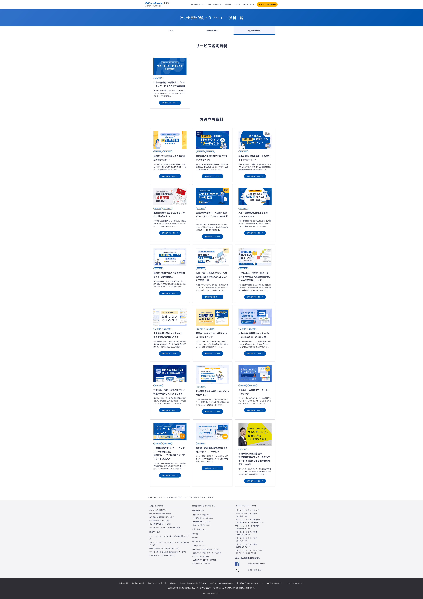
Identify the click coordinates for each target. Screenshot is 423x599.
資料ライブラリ (248, 4)
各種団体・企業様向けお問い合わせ (161, 517)
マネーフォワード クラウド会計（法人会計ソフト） (246, 515)
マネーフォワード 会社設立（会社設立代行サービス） (168, 552)
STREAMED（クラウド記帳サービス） (162, 555)
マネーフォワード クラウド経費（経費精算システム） (246, 533)
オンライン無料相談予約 (267, 4)
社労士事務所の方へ (215, 4)
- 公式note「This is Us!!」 (201, 563)
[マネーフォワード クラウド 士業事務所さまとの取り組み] (157, 4)
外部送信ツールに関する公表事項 (221, 583)
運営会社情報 (124, 583)
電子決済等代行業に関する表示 (247, 583)
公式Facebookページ (256, 563)
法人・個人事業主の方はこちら (247, 558)
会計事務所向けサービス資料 (159, 520)
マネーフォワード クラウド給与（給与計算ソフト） (246, 539)
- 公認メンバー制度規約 (200, 556)
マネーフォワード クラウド (158, 497)
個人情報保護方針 (138, 583)
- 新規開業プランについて (201, 522)
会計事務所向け (212, 30)
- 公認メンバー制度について (202, 515)
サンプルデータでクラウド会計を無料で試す (164, 528)
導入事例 (228, 4)
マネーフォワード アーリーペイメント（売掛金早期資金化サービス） (169, 543)
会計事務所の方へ (197, 4)
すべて (170, 30)
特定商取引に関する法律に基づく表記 (193, 583)
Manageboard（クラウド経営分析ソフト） (164, 548)
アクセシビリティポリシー (295, 583)
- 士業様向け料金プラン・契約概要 (204, 560)
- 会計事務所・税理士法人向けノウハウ (205, 549)
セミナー (237, 4)
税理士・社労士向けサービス (177, 497)
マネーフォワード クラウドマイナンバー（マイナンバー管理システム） (249, 551)
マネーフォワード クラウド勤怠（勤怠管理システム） (246, 545)
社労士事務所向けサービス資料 (160, 524)
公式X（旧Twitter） (256, 570)
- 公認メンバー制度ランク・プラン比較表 (206, 553)
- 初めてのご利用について (201, 525)
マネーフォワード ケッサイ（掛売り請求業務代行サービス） (168, 537)
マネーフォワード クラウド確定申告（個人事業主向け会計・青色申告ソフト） (249, 521)
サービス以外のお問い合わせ (272, 583)
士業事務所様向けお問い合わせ (160, 514)
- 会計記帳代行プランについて (202, 518)
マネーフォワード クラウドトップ (247, 510)
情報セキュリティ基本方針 (157, 583)
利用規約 (173, 583)
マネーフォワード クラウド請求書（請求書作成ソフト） (247, 527)
